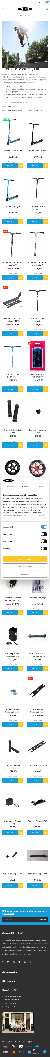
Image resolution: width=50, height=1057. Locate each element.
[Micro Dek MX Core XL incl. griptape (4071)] (12, 300)
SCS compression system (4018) (12, 655)
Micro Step (18, 1042)
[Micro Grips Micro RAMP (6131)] (12, 747)
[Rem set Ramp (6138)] (37, 803)
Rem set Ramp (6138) (37, 821)
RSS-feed (26, 1042)
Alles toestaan (25, 559)
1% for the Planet (26, 16)
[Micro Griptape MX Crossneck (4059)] (37, 691)
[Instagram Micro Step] (13, 961)
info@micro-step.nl (11, 1007)
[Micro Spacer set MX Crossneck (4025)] (12, 691)
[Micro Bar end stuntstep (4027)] (37, 412)
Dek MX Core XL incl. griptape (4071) (12, 319)
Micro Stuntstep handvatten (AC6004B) (37, 375)
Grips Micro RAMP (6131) (12, 766)
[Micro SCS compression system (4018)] (12, 635)
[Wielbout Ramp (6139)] (12, 855)
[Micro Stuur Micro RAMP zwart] (37, 300)
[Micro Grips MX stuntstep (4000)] (12, 412)
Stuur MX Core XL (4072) (37, 208)
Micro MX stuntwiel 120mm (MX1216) (12, 599)
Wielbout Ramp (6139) (12, 873)
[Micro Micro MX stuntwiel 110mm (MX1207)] (37, 467)
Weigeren (25, 574)
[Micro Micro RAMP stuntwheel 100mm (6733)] (12, 467)
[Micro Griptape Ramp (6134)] (37, 747)
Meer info (10, 166)
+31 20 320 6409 (10, 1003)
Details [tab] (25, 487)
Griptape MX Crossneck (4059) (37, 710)
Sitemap (33, 1042)
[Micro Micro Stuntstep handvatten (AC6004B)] (37, 356)
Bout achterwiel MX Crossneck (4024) (37, 655)
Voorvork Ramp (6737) (37, 873)
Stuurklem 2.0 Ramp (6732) (13, 822)
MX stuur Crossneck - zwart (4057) (12, 263)
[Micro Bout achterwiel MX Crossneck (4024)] (37, 635)
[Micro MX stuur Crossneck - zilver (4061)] (37, 244)
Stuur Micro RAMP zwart (37, 319)
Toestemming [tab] (8, 487)
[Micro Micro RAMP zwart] (37, 132)
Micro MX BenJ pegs (37, 597)
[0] (46, 3)
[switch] (44, 534)
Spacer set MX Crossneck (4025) (12, 710)
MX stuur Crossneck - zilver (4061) (37, 263)
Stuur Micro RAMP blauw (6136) (12, 375)
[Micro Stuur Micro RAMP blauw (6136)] (12, 356)
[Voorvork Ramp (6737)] (37, 855)
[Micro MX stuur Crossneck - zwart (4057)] (12, 244)
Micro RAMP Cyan (12, 206)
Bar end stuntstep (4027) (37, 431)
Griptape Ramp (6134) (37, 765)
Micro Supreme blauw (12, 150)
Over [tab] (41, 487)
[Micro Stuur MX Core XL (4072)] (37, 188)
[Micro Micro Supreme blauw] (12, 132)
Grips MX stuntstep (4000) (12, 431)
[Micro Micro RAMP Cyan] (12, 188)
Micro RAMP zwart (37, 150)
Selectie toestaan (25, 567)
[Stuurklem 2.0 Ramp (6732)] (12, 803)
